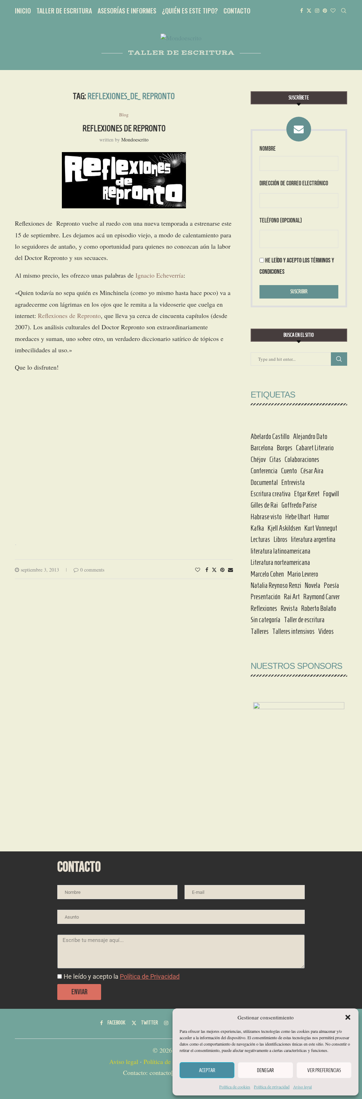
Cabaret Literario (315, 447)
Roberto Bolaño (318, 608)
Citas (275, 459)
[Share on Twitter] (214, 569)
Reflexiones (264, 608)
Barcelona (262, 447)
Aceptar (207, 1070)
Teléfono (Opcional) (280, 220)
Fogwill (331, 493)
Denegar (265, 1070)
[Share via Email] (230, 569)
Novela (312, 585)
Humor (321, 516)
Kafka (257, 528)
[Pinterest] (325, 10)
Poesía (331, 585)
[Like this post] (197, 569)
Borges (284, 447)
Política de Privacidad (150, 976)
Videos (326, 631)
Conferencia (264, 470)
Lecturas (260, 539)
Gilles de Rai (264, 505)
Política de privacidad (272, 1086)
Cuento (289, 470)
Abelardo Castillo (270, 436)
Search (339, 359)
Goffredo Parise (299, 505)
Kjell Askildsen (284, 528)
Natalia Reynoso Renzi (276, 585)
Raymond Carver (321, 596)
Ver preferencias (324, 1070)
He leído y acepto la (122, 976)
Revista (289, 608)
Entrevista (293, 482)
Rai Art (292, 596)
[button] (347, 1017)
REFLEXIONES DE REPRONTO (123, 128)
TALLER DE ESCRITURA (64, 10)
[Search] (343, 10)
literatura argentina (313, 539)
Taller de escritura (304, 619)
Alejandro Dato (310, 436)
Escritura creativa (271, 493)
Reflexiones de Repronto (69, 315)
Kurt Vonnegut (320, 528)
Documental (264, 482)
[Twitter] (308, 10)
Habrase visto (266, 516)
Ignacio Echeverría (159, 275)
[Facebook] (301, 10)
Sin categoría (265, 619)
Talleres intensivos (293, 631)
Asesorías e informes (127, 10)
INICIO (23, 10)
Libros (280, 539)
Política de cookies (234, 1086)
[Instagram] (317, 10)
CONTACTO (236, 10)
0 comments (92, 569)
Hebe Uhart (297, 516)
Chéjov (258, 459)
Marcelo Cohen (267, 574)
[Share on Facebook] (206, 569)
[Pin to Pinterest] (222, 569)
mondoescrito (134, 139)
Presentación (265, 596)
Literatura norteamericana (280, 562)
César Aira (311, 470)
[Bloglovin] (333, 10)
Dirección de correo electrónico (293, 183)
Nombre (267, 148)
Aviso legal (302, 1086)
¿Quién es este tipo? (190, 10)
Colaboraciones (302, 459)
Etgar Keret (307, 493)
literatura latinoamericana (280, 551)
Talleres (260, 631)
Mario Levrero (302, 574)
